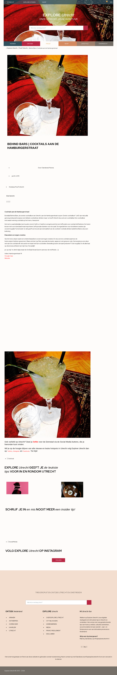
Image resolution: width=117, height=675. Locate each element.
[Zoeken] (85, 28)
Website (7, 258)
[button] (6, 202)
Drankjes (12, 187)
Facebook (26, 451)
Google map (9, 256)
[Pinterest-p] (86, 647)
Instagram (16, 451)
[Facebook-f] (83, 647)
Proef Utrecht (23, 48)
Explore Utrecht (12, 48)
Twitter (9, 451)
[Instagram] (81, 647)
